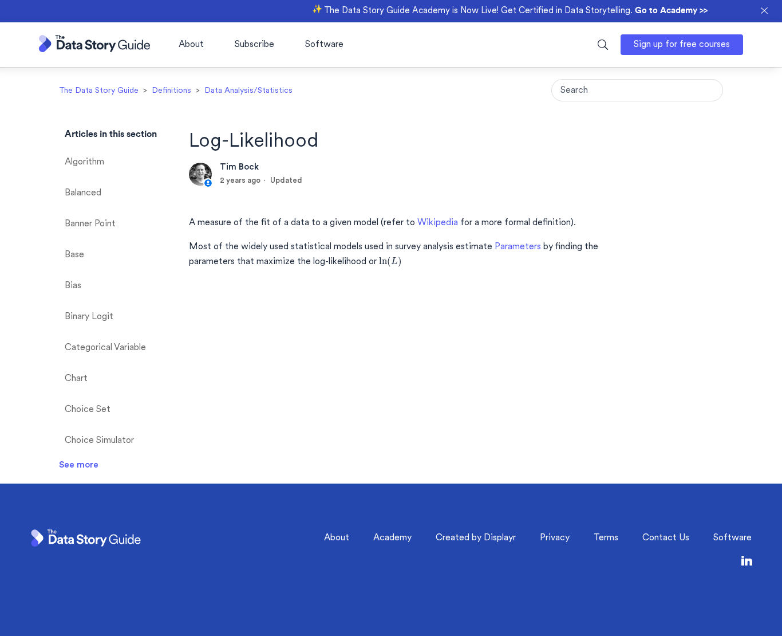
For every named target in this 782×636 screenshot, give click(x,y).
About (191, 44)
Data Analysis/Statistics (248, 91)
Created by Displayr (476, 538)
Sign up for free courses (682, 44)
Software (324, 44)
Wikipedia (437, 222)
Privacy (555, 538)
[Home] (94, 49)
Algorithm (84, 162)
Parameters (518, 247)
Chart (76, 378)
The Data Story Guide (99, 91)
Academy (392, 538)
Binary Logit (89, 316)
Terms (606, 538)
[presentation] (390, 262)
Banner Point (90, 224)
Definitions (171, 91)
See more (78, 465)
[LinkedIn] (746, 563)
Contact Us (665, 538)
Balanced (83, 193)
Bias (73, 285)
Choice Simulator (99, 440)
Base (74, 255)
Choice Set (87, 409)
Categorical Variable (105, 347)
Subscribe (254, 44)
